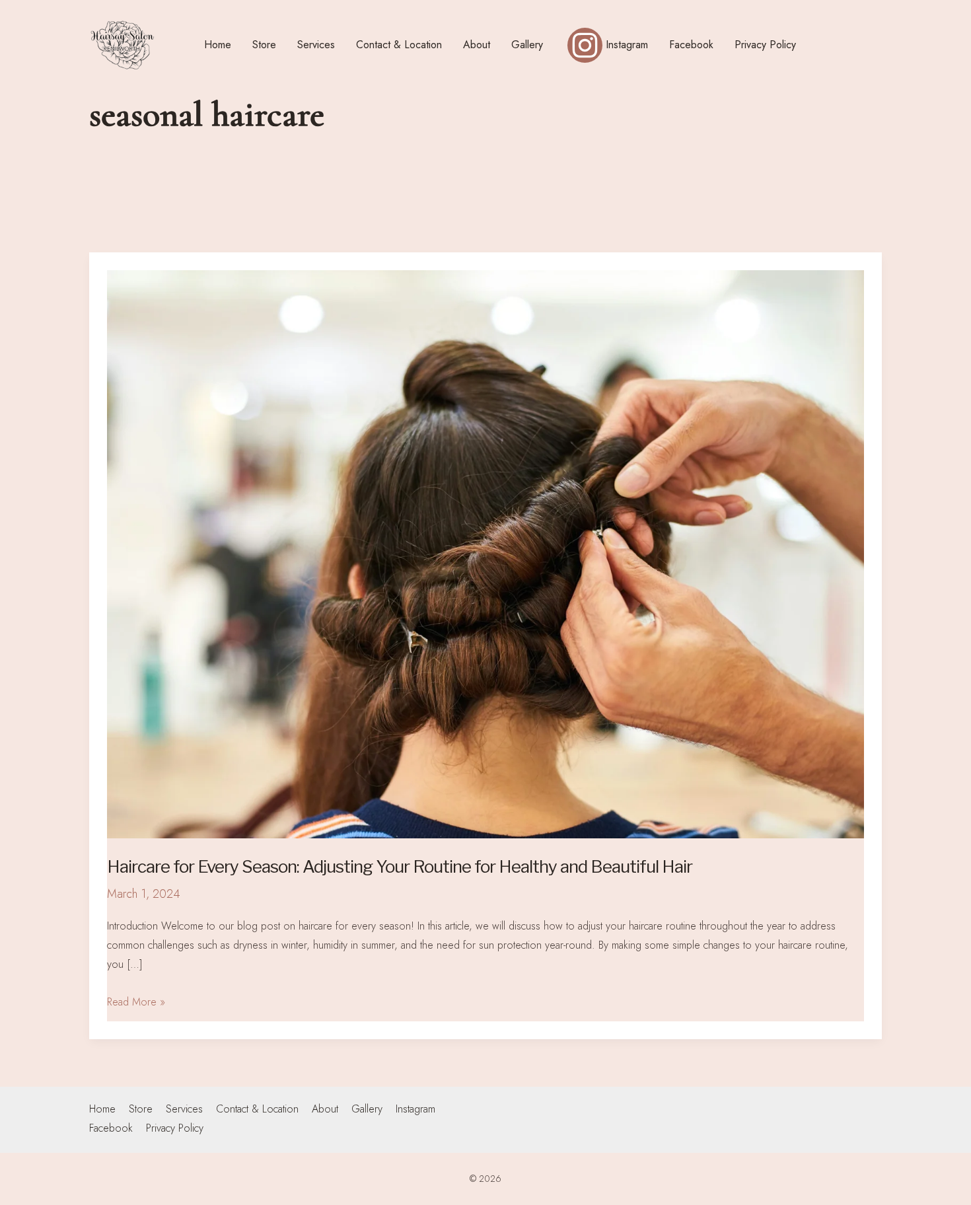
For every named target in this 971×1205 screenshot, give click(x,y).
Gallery (366, 1108)
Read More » (136, 1001)
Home (102, 1108)
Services (184, 1108)
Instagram (415, 1108)
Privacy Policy (174, 1128)
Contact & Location (257, 1108)
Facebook (111, 1128)
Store (141, 1108)
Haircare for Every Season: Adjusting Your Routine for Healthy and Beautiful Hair (399, 866)
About (325, 1108)
